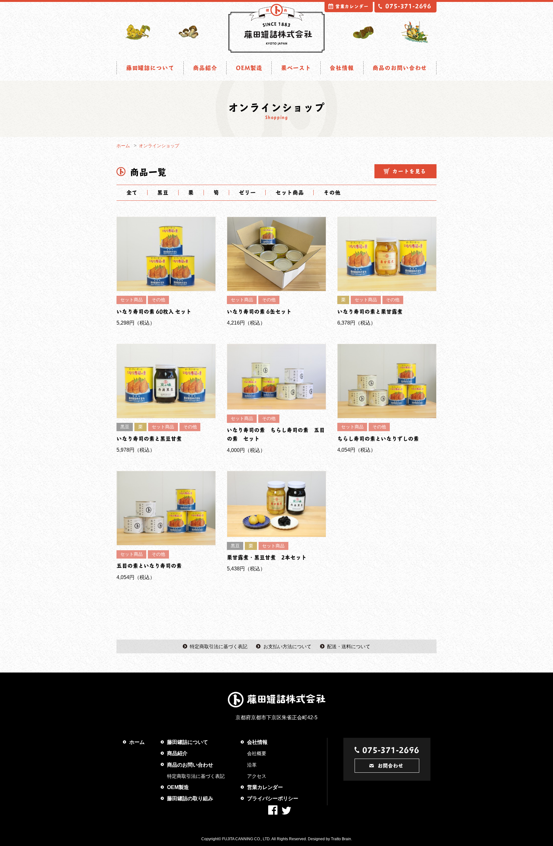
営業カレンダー (352, 6)
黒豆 (163, 192)
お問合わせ (390, 765)
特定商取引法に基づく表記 (218, 646)
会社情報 (342, 67)
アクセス (256, 776)
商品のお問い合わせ (400, 67)
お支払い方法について (287, 646)
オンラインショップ (159, 145)
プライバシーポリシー (272, 798)
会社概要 (256, 753)
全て (132, 192)
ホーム (123, 145)
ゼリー (247, 192)
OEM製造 (249, 67)
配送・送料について (348, 646)
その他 (332, 192)
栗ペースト (296, 67)
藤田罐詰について (150, 67)
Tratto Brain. (341, 839)
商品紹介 (205, 67)
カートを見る (409, 171)
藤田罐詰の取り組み (190, 798)
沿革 (252, 765)
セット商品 (290, 192)
